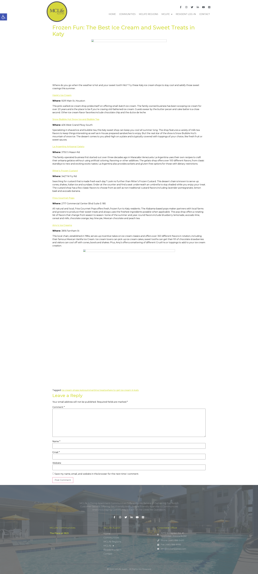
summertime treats (95, 390)
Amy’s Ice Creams (62, 225)
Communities (127, 14)
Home (112, 14)
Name (56, 441)
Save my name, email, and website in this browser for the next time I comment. (97, 474)
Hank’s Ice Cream (61, 95)
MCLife (166, 14)
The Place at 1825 (59, 533)
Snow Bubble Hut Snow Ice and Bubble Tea (75, 119)
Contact (204, 14)
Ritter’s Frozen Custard (65, 170)
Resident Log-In (186, 14)
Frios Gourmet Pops (63, 198)
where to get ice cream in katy (122, 390)
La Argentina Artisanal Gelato (68, 146)
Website (56, 463)
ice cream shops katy (73, 390)
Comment (58, 407)
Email (56, 452)
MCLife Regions (148, 14)
